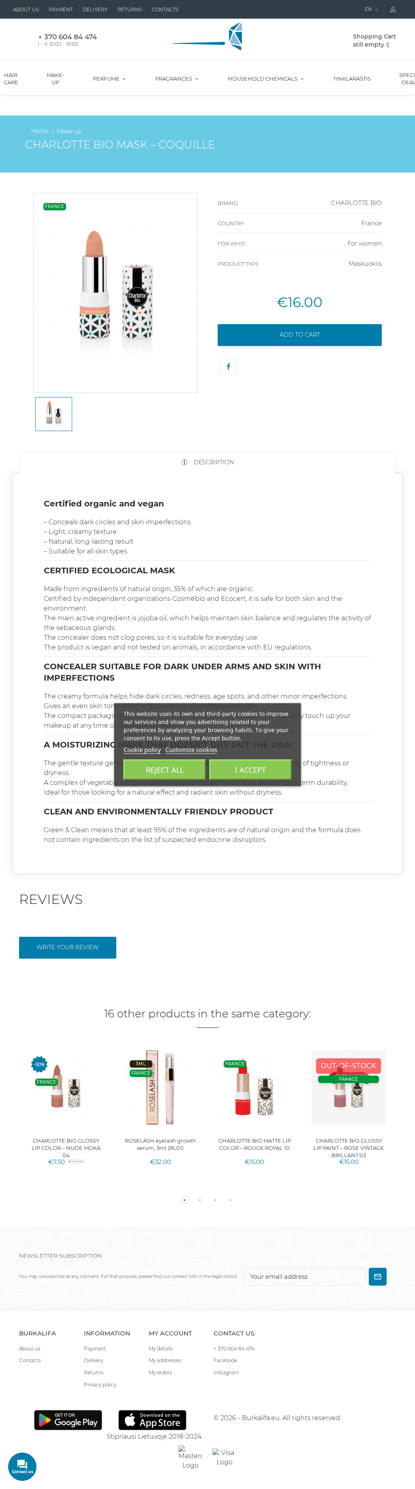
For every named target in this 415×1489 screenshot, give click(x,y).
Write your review (67, 947)
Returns (130, 9)
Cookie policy (142, 749)
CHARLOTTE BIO (356, 203)
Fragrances (174, 78)
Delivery (95, 9)
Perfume (107, 78)
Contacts (165, 9)
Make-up (55, 78)
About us (26, 9)
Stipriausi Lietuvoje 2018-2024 (154, 1436)
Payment (61, 9)
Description (213, 462)
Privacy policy (100, 1385)
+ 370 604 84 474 (234, 1349)
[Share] (228, 366)
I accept (250, 769)
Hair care (11, 78)
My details (161, 1349)
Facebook (225, 1360)
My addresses (165, 1360)
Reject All (165, 769)
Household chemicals (263, 78)
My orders (160, 1372)
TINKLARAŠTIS (352, 78)
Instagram (226, 1372)
